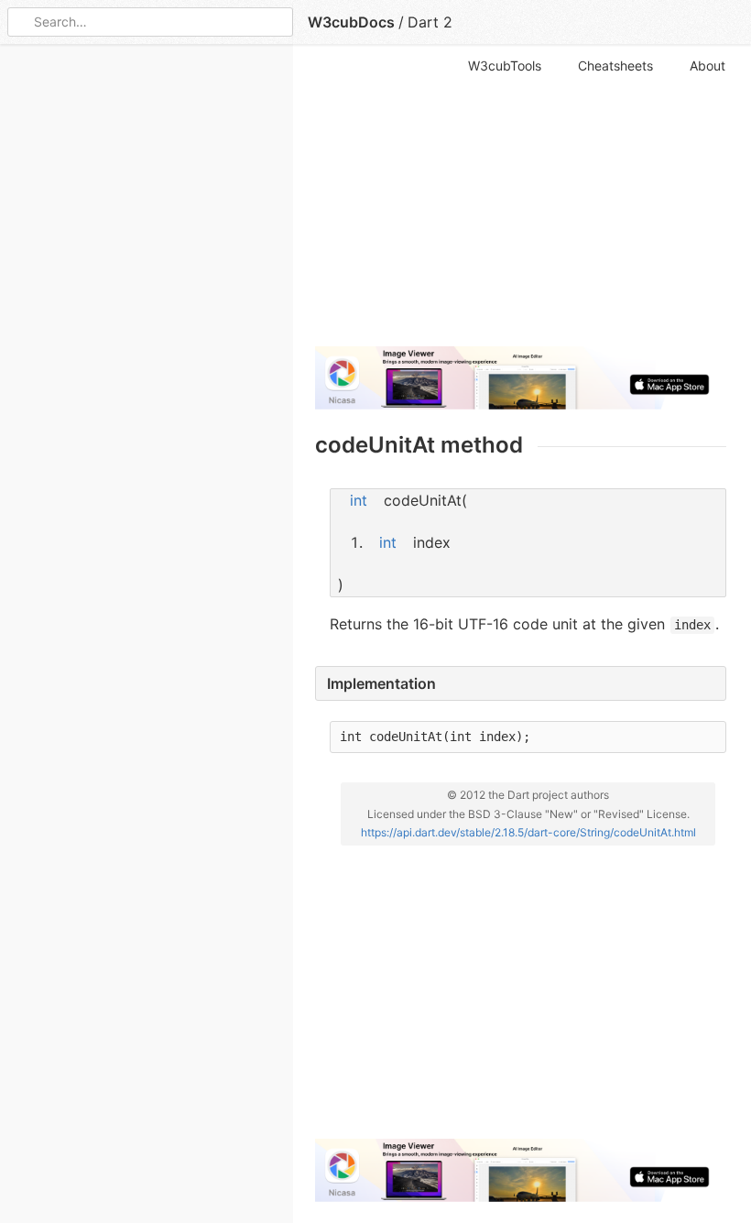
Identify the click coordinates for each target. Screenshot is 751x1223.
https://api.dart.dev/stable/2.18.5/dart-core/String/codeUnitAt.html (528, 832)
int (358, 500)
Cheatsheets (615, 65)
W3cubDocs (351, 22)
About (707, 65)
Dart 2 (430, 22)
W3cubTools (504, 65)
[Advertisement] (520, 203)
